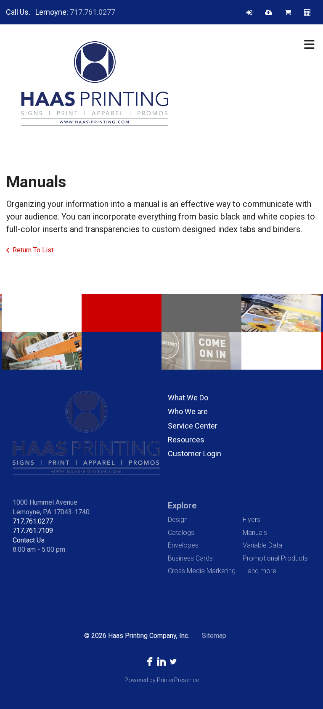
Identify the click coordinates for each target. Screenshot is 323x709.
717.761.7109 (33, 530)
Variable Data (262, 545)
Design (178, 520)
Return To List (33, 250)
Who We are (188, 411)
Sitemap (214, 636)
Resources (186, 439)
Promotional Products (275, 558)
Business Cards (190, 558)
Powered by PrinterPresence (161, 680)
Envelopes (183, 545)
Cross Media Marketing (202, 571)
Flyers (251, 520)
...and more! (260, 571)
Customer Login (194, 453)
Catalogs (181, 533)
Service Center (192, 425)
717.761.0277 (92, 12)
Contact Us (29, 540)
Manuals (255, 533)
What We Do (188, 397)
